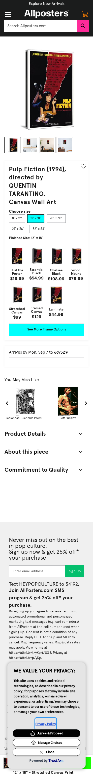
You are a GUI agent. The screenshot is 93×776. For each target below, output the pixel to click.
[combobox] (40, 26)
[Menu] (8, 14)
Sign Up (75, 571)
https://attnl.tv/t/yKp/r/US (29, 653)
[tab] (17, 218)
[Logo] (46, 14)
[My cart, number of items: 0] (85, 14)
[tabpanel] (46, 282)
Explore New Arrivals (46, 4)
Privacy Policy (45, 724)
